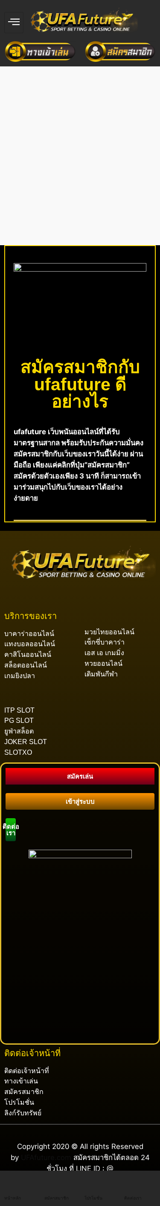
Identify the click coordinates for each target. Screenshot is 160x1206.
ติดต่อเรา (133, 1197)
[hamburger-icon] (13, 22)
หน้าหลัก (12, 1197)
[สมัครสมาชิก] (50, 1181)
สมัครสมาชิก (56, 1197)
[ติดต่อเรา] (130, 1181)
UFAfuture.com (46, 1157)
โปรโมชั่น (93, 1197)
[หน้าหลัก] (10, 1181)
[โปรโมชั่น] (90, 1181)
